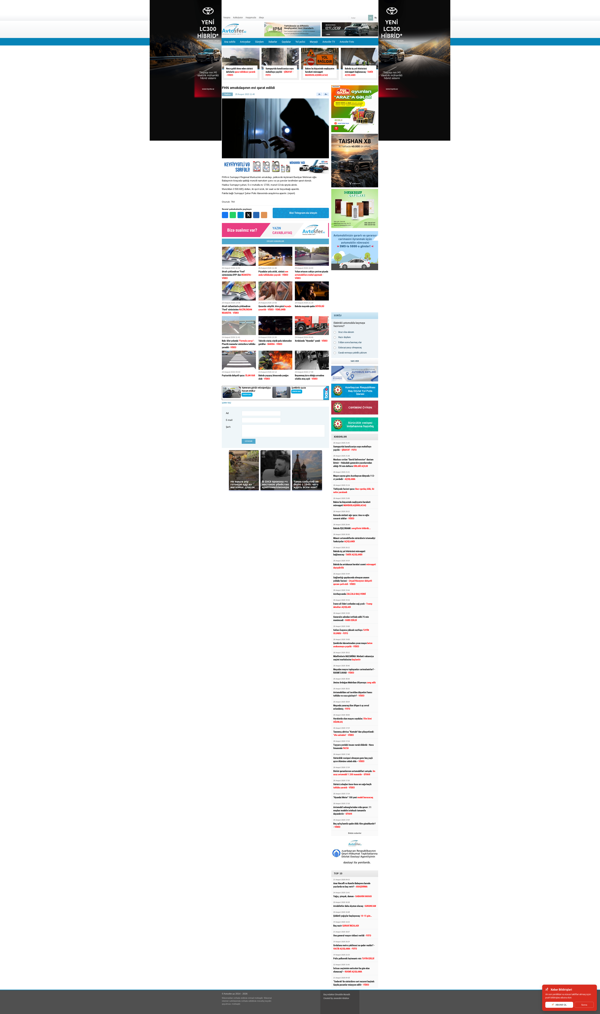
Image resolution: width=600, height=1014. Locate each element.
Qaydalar (286, 41)
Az (371, 17)
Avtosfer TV (328, 41)
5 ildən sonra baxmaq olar (350, 342)
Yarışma (226, 17)
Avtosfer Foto (347, 41)
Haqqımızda (251, 17)
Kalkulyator (238, 17)
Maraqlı (314, 42)
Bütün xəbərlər (354, 833)
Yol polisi (300, 41)
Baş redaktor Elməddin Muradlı (336, 994)
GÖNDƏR (248, 441)
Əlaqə (261, 17)
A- (319, 94)
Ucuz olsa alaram (346, 332)
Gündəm (259, 42)
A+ (326, 94)
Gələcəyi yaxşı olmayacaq (350, 347)
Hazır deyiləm (344, 337)
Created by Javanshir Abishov (336, 998)
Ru (376, 17)
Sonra (584, 1005)
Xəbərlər (272, 41)
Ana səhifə (229, 41)
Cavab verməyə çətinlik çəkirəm (352, 352)
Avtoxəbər (245, 42)
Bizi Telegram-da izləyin (303, 213)
